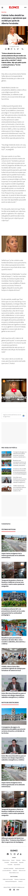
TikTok (18, 854)
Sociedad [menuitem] (6, 862)
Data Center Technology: (14, 889)
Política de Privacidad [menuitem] (8, 879)
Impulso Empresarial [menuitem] (19, 868)
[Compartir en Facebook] (8, 49)
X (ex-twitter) (11, 854)
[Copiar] (11, 49)
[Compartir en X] (14, 49)
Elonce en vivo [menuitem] (22, 870)
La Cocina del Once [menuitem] (7, 870)
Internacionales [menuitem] (14, 862)
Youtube (21, 854)
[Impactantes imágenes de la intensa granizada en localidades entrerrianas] (14, 543)
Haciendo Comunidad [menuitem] (8, 868)
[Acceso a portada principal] (14, 7)
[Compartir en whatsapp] (6, 49)
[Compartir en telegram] (17, 49)
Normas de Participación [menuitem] (11, 881)
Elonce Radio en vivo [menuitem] (14, 872)
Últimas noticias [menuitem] (6, 860)
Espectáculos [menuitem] (17, 864)
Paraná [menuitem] (12, 860)
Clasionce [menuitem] (15, 870)
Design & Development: (18, 889)
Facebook (7, 854)
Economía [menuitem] (10, 864)
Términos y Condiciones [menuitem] (19, 879)
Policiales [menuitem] (18, 860)
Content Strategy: (10, 889)
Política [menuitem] (24, 860)
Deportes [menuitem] (21, 862)
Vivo (25, 7)
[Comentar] (21, 49)
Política (3, 12)
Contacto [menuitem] (20, 881)
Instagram (14, 854)
